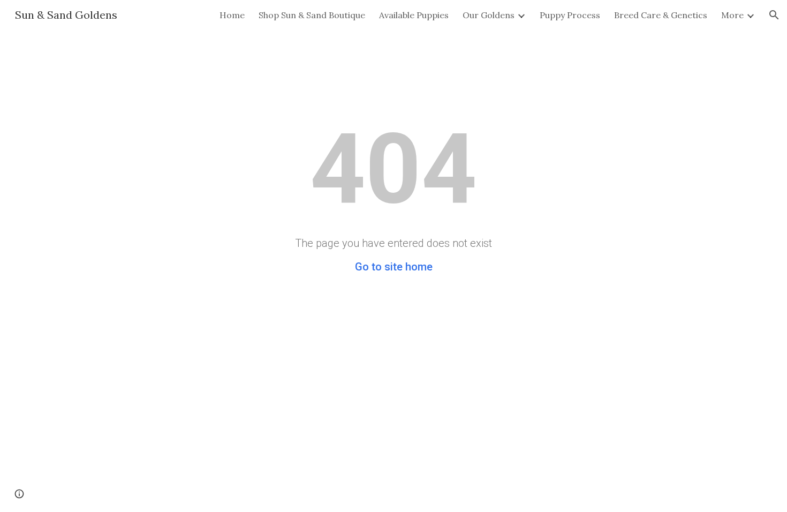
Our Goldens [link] (488, 15)
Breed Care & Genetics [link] (660, 15)
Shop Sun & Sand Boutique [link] (312, 15)
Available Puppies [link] (414, 15)
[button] (774, 15)
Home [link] (232, 15)
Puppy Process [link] (570, 15)
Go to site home (394, 266)
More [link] (732, 15)
